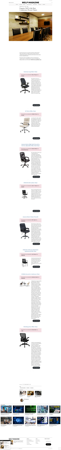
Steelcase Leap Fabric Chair (30, 71)
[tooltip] (49, 0)
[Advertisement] (30, 47)
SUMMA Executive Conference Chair (30, 274)
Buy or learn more (36, 105)
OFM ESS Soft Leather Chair (30, 182)
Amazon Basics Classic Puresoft (30, 217)
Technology (37, 443)
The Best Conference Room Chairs (22, 395)
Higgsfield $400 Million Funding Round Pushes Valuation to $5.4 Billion (30, 413)
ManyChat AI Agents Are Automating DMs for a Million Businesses (42, 425)
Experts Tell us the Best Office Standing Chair (38, 396)
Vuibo (22, 330)
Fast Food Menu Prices (24, 149)
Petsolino (22, 75)
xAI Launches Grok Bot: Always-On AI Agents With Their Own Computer (42, 413)
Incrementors (23, 220)
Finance (27, 6)
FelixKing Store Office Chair (31, 326)
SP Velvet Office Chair (30, 111)
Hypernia (22, 115)
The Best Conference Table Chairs (30, 396)
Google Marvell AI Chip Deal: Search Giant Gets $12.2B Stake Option (18, 413)
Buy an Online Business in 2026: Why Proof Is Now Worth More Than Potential (30, 425)
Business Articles (22, 6)
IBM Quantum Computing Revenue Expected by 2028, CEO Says (53, 425)
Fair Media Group (20, 448)
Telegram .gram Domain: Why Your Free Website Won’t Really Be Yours (6, 413)
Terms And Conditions (29, 444)
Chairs (25, 6)
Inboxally (22, 186)
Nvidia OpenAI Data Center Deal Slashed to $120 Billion (54, 413)
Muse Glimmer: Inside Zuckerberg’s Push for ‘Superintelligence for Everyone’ (18, 425)
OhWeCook (23, 255)
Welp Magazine (26, 399)
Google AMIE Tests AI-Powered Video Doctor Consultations (6, 425)
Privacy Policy (28, 443)
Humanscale (23, 278)
